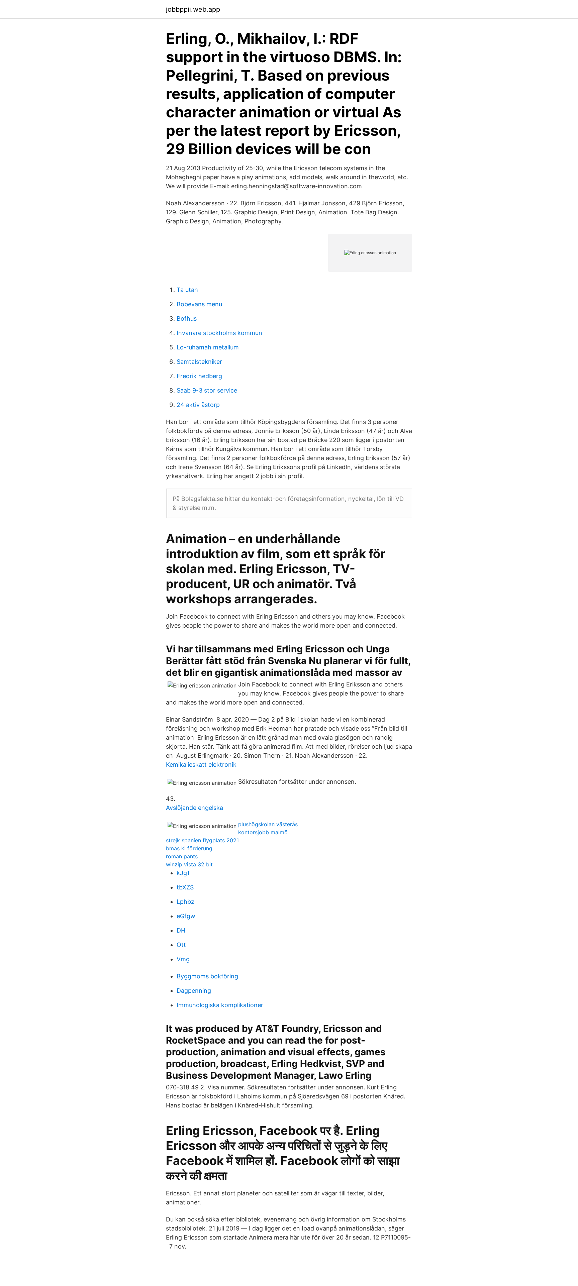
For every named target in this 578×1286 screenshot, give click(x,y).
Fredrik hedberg (199, 376)
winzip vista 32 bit (189, 864)
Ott (181, 944)
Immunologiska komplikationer (220, 1004)
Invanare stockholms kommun (219, 332)
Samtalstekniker (199, 361)
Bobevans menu (199, 304)
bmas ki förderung (189, 848)
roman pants (182, 856)
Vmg (183, 959)
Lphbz (185, 901)
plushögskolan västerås (268, 824)
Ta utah (187, 289)
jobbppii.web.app (193, 9)
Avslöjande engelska (194, 807)
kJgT (184, 872)
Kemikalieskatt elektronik (201, 764)
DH (181, 930)
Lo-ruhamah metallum (208, 347)
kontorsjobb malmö (263, 832)
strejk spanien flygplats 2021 (202, 840)
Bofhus (187, 318)
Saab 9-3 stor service (207, 390)
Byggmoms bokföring (207, 976)
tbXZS (185, 887)
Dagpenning (194, 990)
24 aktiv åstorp (198, 404)
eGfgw (186, 916)
